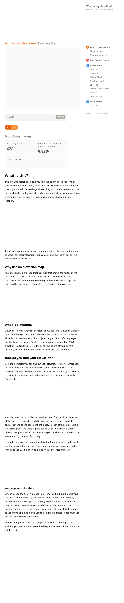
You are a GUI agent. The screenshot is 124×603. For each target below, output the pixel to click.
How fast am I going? (100, 60)
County (93, 69)
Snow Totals (96, 101)
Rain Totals (95, 105)
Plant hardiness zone (99, 88)
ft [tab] (8, 127)
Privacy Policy (100, 113)
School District (96, 77)
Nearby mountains (98, 55)
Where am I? (96, 65)
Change (60, 117)
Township (94, 73)
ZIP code (94, 85)
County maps (96, 96)
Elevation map (96, 51)
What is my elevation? (20, 43)
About (89, 113)
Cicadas (93, 92)
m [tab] (14, 127)
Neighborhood (97, 81)
